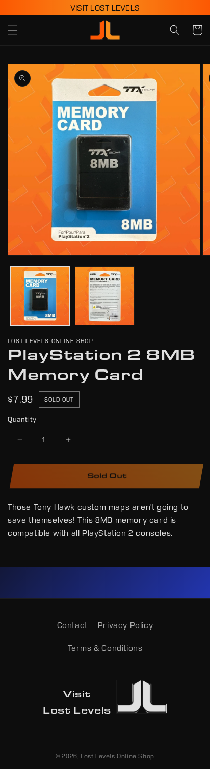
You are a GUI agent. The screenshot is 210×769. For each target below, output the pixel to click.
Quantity (22, 419)
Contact (72, 625)
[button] (13, 30)
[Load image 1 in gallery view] (40, 296)
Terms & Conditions (105, 648)
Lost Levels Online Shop (117, 756)
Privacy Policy (125, 625)
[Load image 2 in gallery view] (105, 296)
